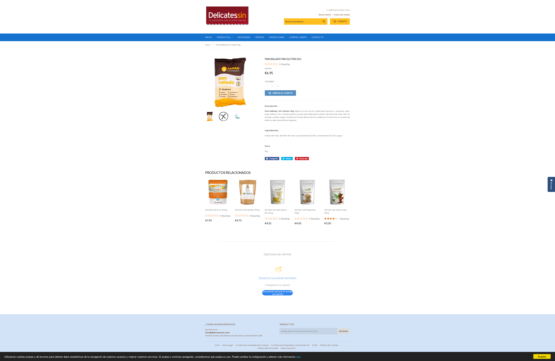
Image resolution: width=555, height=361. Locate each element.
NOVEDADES (244, 37)
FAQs (314, 345)
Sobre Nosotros (288, 348)
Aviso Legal (227, 345)
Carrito (342, 21)
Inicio (207, 45)
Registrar (343, 331)
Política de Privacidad (268, 348)
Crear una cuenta (342, 15)
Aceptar (542, 356)
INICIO (208, 37)
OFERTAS (259, 37)
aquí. (298, 356)
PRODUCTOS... (224, 37)
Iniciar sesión (325, 15)
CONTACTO (317, 37)
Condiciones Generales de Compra (251, 345)
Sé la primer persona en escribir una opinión (278, 292)
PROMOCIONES (276, 37)
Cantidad (269, 81)
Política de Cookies (329, 345)
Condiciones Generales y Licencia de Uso (290, 345)
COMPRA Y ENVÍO (298, 37)
